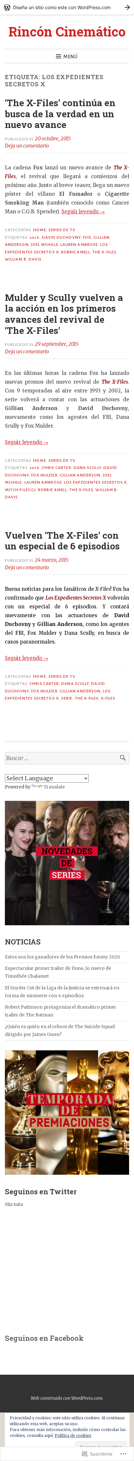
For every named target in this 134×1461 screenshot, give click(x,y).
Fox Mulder (44, 475)
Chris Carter (56, 467)
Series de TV (61, 230)
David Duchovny (61, 237)
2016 (34, 237)
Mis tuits (14, 1204)
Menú (70, 56)
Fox (87, 237)
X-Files (108, 698)
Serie (66, 698)
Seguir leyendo (83, 211)
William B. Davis (23, 259)
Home (39, 230)
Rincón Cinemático (67, 31)
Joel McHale (44, 244)
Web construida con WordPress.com (66, 1398)
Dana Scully (87, 467)
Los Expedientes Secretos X (95, 482)
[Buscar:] (67, 758)
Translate (54, 787)
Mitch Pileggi (20, 490)
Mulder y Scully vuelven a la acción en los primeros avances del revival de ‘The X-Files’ (64, 313)
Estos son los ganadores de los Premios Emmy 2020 (62, 957)
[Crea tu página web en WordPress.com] (67, 7)
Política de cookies (73, 1435)
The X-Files (104, 252)
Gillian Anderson (80, 475)
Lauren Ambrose (79, 244)
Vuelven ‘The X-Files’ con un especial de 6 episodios (62, 540)
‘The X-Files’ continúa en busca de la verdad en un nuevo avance (60, 114)
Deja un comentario (27, 146)
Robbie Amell (75, 252)
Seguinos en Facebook (44, 1338)
